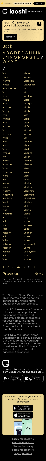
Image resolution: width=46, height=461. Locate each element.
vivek (27, 149)
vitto (5, 130)
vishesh (28, 77)
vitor (26, 122)
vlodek (27, 213)
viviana (6, 160)
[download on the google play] (23, 408)
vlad (4, 179)
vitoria (6, 126)
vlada (27, 179)
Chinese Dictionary (23, 446)
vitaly (27, 111)
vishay (6, 77)
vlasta (27, 210)
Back (7, 46)
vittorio (28, 134)
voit (4, 225)
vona (5, 259)
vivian (27, 156)
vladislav (7, 198)
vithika (6, 119)
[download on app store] (23, 415)
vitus (5, 137)
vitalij (5, 103)
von (26, 255)
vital (4, 96)
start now (10, 37)
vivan (5, 145)
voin (4, 221)
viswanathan (9, 88)
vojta (27, 229)
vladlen (28, 202)
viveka (6, 153)
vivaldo (28, 141)
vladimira (29, 191)
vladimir (28, 187)
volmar (27, 248)
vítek (5, 115)
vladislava (29, 198)
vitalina (6, 107)
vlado (5, 206)
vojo (4, 229)
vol (4, 236)
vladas (27, 183)
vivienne (7, 172)
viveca (6, 149)
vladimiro (29, 194)
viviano (28, 164)
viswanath (29, 84)
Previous (10, 274)
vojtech (6, 232)
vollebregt (29, 244)
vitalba (28, 96)
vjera (5, 175)
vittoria (28, 130)
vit (25, 88)
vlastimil (7, 213)
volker (5, 240)
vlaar (26, 175)
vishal (27, 73)
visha (5, 73)
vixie (26, 172)
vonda (27, 259)
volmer (6, 251)
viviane (28, 160)
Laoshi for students (23, 439)
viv (25, 137)
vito (4, 122)
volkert (28, 240)
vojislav (28, 225)
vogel (27, 217)
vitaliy (5, 111)
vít (4, 92)
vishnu (6, 81)
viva (4, 141)
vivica (5, 168)
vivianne (7, 164)
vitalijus (28, 103)
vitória (27, 126)
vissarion (29, 81)
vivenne (28, 153)
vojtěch (28, 232)
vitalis (27, 107)
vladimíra (7, 194)
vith (26, 115)
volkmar (7, 244)
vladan (6, 183)
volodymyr (30, 251)
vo (3, 217)
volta (5, 255)
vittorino (7, 134)
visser (5, 84)
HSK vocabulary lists (23, 442)
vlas (4, 210)
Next (39, 274)
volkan (27, 236)
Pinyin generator (23, 453)
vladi (5, 187)
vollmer (6, 248)
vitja (26, 119)
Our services (34, 12)
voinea (27, 221)
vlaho (27, 206)
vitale (5, 100)
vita (26, 92)
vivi (4, 156)
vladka (6, 202)
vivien (27, 168)
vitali (26, 100)
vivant (27, 145)
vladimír (6, 191)
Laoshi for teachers (23, 450)
